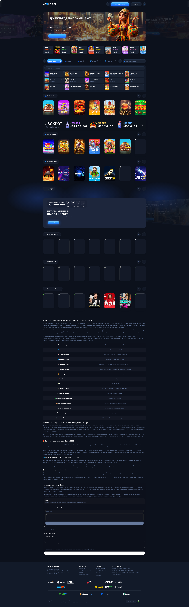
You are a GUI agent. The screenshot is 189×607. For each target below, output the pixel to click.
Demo (48, 116)
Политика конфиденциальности (101, 573)
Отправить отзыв (94, 523)
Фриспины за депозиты (84, 574)
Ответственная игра (101, 570)
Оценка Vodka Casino (49, 533)
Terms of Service (116, 574)
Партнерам (98, 575)
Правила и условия (100, 568)
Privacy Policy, (136, 572)
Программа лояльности (85, 570)
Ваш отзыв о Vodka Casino (51, 540)
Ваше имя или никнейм (50, 526)
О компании (82, 568)
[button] (44, 61)
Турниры (81, 572)
